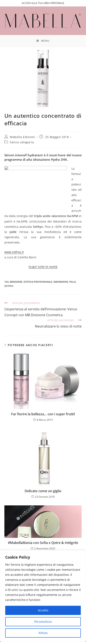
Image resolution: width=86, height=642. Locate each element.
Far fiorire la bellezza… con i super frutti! (43, 414)
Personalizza (43, 622)
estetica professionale (38, 281)
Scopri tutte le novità (42, 267)
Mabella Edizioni (22, 137)
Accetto (43, 610)
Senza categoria (22, 142)
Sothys (8, 285)
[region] (43, 596)
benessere (16, 281)
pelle (72, 281)
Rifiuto (43, 633)
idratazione (60, 281)
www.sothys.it (14, 252)
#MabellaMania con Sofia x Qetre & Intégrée (43, 542)
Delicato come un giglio (43, 491)
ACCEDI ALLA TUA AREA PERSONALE (43, 3)
